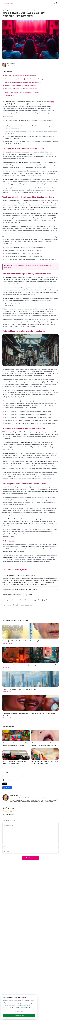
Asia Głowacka (11, 63)
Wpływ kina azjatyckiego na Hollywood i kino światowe (21, 89)
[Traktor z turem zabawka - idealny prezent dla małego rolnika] (16, 754)
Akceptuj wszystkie (19, 1015)
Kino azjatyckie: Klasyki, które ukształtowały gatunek (20, 75)
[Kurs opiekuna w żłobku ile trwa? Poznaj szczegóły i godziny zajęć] (45, 754)
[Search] (56, 3)
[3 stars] (8, 811)
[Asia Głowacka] (4, 65)
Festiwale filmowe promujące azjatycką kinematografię (21, 85)
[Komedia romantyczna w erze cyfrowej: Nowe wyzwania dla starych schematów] (30, 655)
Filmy (6, 10)
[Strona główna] (3, 10)
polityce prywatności (25, 1007)
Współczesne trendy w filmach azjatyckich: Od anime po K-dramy (24, 79)
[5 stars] (13, 811)
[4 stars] (11, 811)
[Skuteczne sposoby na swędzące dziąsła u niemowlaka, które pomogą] (45, 735)
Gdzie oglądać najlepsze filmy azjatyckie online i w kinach (22, 92)
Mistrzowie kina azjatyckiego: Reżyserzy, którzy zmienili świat (23, 82)
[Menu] (54, 3)
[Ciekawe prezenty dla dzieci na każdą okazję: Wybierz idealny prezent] (16, 735)
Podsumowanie (9, 95)
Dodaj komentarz (30, 858)
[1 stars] (3, 811)
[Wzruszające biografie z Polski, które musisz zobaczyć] (30, 631)
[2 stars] (6, 811)
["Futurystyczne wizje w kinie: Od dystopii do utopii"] (30, 679)
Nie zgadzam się (19, 1011)
